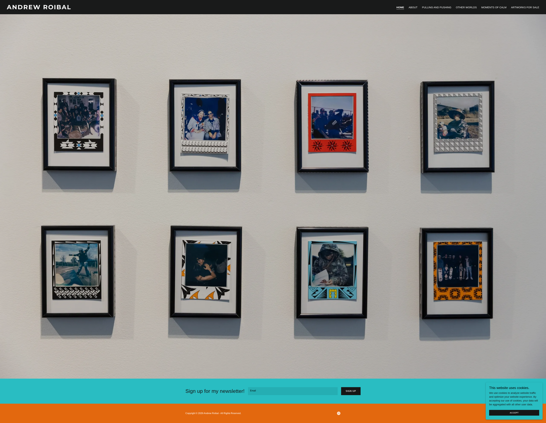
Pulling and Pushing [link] (436, 7)
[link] (139, 8)
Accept (514, 413)
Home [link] (400, 7)
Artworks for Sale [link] (525, 7)
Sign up (351, 391)
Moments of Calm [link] (493, 7)
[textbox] (293, 391)
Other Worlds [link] (466, 7)
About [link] (413, 7)
